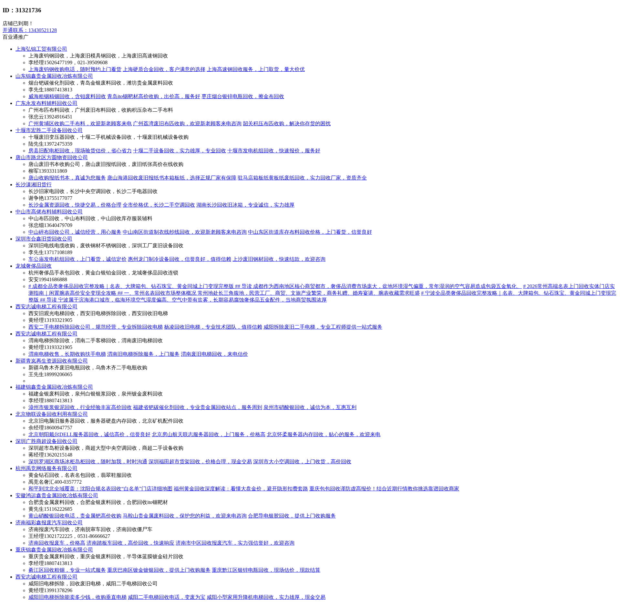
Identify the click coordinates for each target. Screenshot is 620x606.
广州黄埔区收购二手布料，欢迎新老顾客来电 (80, 123)
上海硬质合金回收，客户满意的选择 (164, 69)
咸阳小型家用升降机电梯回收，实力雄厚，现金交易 (266, 597)
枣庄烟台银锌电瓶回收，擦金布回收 (243, 96)
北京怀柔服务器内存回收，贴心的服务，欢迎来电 (323, 434)
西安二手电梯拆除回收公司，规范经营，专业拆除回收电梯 (95, 327)
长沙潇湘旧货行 (34, 184)
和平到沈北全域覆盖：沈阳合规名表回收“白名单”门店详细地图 (100, 488)
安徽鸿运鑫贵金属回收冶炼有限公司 (57, 495)
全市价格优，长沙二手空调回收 (159, 205)
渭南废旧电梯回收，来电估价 (214, 354)
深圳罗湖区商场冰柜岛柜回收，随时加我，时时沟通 (87, 461)
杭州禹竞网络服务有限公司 (47, 468)
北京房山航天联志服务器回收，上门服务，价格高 (208, 434)
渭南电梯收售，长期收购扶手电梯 (67, 354)
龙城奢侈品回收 (34, 266)
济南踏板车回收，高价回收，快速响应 (130, 543)
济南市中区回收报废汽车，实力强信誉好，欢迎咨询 (235, 543)
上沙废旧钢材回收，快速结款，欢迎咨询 (279, 259)
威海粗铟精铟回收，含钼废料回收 (67, 96)
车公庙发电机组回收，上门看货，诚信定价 (77, 259)
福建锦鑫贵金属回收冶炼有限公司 (54, 387)
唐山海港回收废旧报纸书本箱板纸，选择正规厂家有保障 (171, 177)
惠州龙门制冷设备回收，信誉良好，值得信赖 (179, 259)
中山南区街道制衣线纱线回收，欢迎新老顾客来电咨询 (185, 232)
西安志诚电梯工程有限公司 (47, 306)
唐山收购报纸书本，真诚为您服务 (67, 177)
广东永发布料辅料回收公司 (47, 103)
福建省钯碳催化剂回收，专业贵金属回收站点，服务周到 (197, 407)
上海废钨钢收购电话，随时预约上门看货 (74, 69)
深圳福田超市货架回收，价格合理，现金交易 (200, 461)
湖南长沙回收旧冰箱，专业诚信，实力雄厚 (245, 205)
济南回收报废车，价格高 (56, 543)
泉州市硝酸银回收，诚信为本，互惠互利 (310, 407)
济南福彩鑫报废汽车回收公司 (49, 522)
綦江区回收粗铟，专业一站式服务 (67, 570)
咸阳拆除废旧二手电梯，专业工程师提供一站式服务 (323, 327)
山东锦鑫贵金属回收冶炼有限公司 (54, 76)
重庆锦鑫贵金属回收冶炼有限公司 (54, 549)
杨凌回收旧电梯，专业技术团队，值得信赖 (213, 327)
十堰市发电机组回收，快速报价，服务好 (273, 150)
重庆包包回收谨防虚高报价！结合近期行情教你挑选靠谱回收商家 (384, 488)
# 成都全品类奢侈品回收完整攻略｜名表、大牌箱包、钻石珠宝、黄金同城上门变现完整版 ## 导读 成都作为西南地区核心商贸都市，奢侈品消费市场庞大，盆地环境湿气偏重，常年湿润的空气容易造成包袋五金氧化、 (275, 286)
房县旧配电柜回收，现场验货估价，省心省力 (80, 150)
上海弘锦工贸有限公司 (41, 49)
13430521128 (30, 30)
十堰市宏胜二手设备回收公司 (49, 130)
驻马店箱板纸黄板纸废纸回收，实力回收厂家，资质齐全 (302, 177)
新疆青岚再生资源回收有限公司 (52, 361)
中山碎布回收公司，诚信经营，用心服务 (74, 232)
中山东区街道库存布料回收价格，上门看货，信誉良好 (310, 232)
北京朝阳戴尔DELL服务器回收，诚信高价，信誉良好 (89, 434)
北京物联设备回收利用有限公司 (52, 414)
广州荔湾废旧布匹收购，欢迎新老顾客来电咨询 (187, 123)
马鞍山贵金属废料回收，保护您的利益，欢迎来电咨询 (185, 516)
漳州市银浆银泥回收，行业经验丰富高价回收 (80, 407)
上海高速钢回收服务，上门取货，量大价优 (256, 69)
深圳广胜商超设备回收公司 (47, 441)
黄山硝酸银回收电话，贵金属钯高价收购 (74, 516)
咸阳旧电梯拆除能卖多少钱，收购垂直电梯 (77, 597)
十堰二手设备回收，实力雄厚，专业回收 (179, 150)
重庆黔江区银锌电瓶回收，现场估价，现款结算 (266, 570)
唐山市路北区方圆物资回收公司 (52, 157)
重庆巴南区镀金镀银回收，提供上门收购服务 (159, 570)
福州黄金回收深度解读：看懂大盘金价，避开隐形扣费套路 (241, 488)
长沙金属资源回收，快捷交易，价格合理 (74, 205)
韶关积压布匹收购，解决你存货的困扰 (287, 123)
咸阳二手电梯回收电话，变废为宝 (166, 597)
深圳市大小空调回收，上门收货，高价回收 (302, 461)
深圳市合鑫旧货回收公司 (44, 238)
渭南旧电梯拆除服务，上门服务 (143, 354)
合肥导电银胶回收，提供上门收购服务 (292, 516)
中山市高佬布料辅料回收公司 (49, 211)
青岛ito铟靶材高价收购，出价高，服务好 (153, 96)
